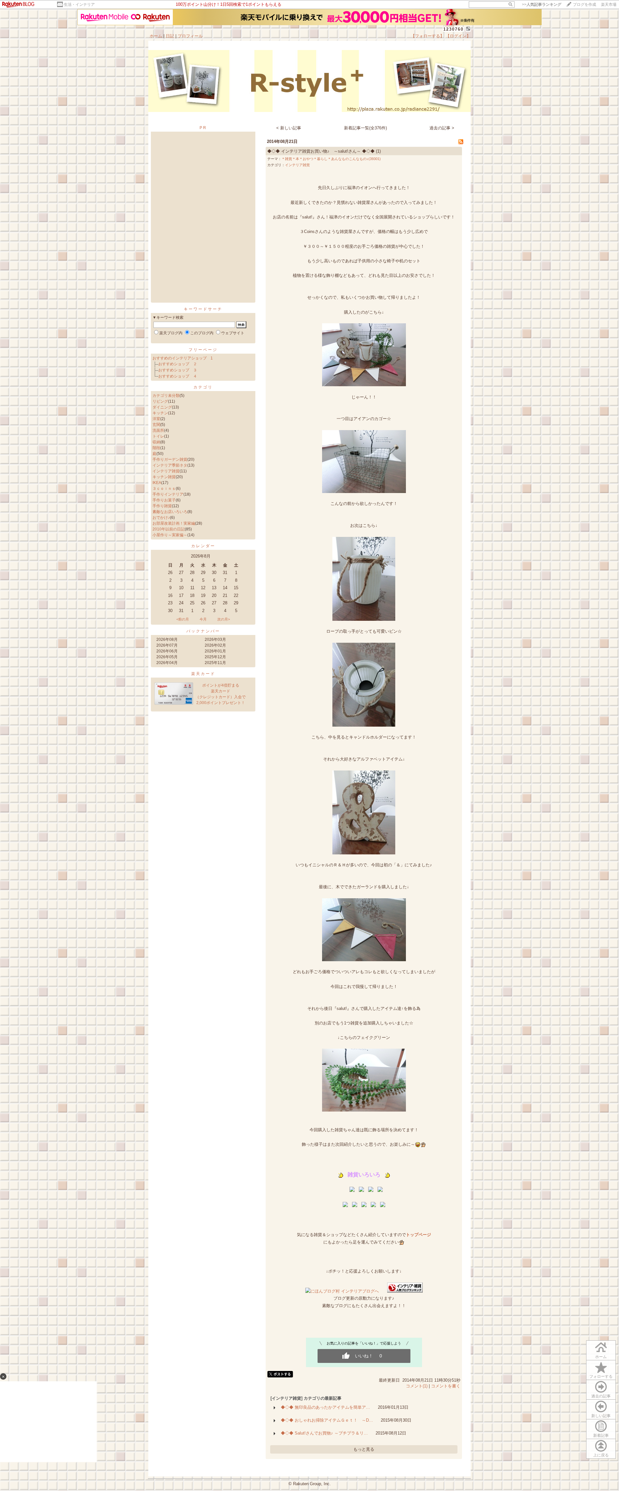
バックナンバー (203, 631)
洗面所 (158, 430)
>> (541, 4)
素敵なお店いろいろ (169, 511)
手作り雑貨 (162, 506)
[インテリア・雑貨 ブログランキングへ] (405, 1291)
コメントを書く (445, 1386)
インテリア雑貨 (166, 471)
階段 (156, 448)
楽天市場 (608, 4)
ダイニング (162, 407)
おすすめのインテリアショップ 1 (182, 358)
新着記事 (601, 1435)
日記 (170, 36)
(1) (378, 151)
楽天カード (203, 673)
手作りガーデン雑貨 (169, 459)
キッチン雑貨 (164, 477)
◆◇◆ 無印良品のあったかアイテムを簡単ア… (325, 1407)
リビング (160, 401)
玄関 (156, 424)
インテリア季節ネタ (169, 465)
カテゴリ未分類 (166, 395)
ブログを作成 (584, 4)
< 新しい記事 (288, 128)
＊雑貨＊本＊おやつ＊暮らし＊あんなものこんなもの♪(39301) (331, 159)
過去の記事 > (441, 128)
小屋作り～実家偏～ (169, 535)
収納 (156, 442)
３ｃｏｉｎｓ (164, 488)
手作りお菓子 (164, 500)
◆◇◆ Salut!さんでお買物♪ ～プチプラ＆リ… (324, 1433)
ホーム (156, 36)
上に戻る (601, 1455)
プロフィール (190, 36)
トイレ (158, 436)
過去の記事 (601, 1396)
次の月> (223, 619)
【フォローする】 (427, 36)
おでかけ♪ (161, 517)
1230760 (453, 29)
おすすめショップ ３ (177, 370)
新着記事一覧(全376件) (365, 128)
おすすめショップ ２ (177, 364)
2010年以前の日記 (168, 529)
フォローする (601, 1376)
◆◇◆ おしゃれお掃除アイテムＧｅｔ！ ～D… (327, 1420)
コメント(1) (416, 1386)
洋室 (156, 419)
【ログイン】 (458, 36)
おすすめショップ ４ (177, 376)
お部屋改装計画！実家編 (173, 523)
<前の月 (182, 619)
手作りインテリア (167, 494)
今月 (203, 619)
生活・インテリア (79, 4)
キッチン (160, 413)
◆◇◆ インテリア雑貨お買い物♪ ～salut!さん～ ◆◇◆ (321, 151)
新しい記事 (601, 1416)
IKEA (156, 482)
